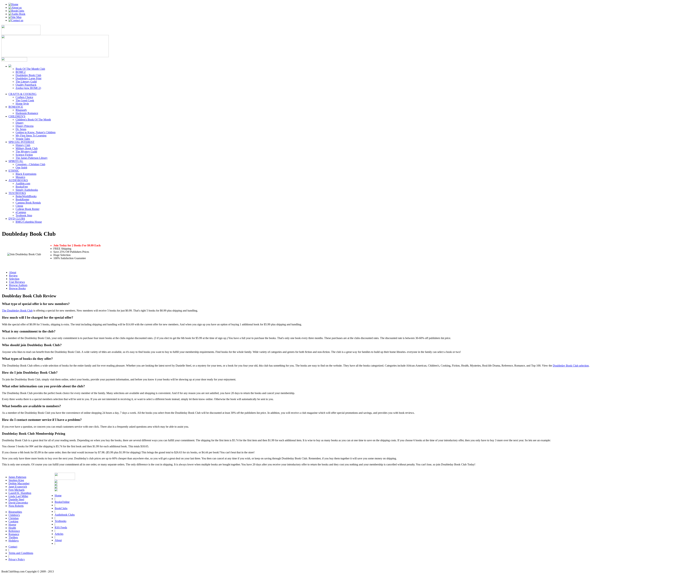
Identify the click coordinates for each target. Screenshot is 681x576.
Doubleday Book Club (28, 75)
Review (13, 275)
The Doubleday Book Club (17, 310)
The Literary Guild (26, 81)
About (12, 272)
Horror (12, 524)
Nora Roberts (16, 505)
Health (12, 527)
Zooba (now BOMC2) (28, 87)
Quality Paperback (26, 84)
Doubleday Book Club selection (571, 365)
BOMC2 (21, 71)
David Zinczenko (18, 502)
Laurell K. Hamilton (20, 493)
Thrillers (13, 537)
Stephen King (16, 480)
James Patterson (17, 477)
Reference (14, 531)
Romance (14, 534)
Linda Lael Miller (18, 496)
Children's (14, 515)
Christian (14, 518)
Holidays (14, 540)
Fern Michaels (16, 489)
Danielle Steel (16, 499)
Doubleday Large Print (28, 78)
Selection (14, 278)
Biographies (15, 511)
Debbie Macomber (19, 483)
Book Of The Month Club (30, 68)
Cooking (13, 521)
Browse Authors (18, 285)
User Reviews (17, 281)
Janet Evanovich (18, 486)
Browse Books (17, 288)
